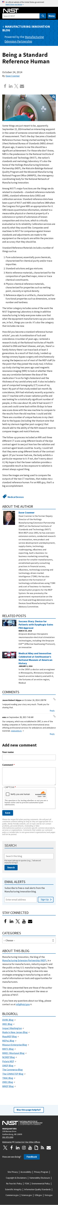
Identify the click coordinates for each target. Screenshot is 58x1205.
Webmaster (7, 1142)
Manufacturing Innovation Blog (26, 28)
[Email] (22, 86)
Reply (52, 710)
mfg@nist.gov (23, 1004)
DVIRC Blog (8, 1019)
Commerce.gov (12, 1195)
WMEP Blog (8, 1086)
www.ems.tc (16, 730)
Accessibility (26, 1172)
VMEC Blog (7, 1082)
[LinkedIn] (11, 921)
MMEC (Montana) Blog (13, 1053)
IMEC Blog (7, 1024)
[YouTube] (30, 1148)
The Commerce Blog (12, 1069)
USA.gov (38, 1195)
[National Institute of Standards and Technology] (22, 1123)
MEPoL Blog (8, 1040)
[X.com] (16, 86)
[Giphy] (36, 1148)
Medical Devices (16, 497)
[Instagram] (24, 1148)
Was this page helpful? (29, 1109)
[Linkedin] (11, 86)
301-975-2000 (7, 1137)
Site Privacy (13, 1172)
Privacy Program (41, 1172)
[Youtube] (24, 921)
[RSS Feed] (42, 1148)
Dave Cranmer (13, 75)
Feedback (32, 1156)
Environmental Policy (41, 1183)
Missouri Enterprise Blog (14, 1044)
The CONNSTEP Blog (12, 1073)
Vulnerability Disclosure (39, 1177)
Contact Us (19, 1142)
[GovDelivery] (30, 921)
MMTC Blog (8, 1048)
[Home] (11, 10)
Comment (8, 765)
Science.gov (26, 1195)
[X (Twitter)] (18, 921)
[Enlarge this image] (29, 108)
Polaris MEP (8, 1061)
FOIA (27, 1183)
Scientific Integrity (13, 1189)
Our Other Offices (32, 1142)
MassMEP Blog (9, 1036)
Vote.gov (49, 1195)
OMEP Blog (7, 1065)
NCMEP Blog (8, 1057)
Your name (8, 752)
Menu (52, 15)
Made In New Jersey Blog (15, 1032)
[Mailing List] (49, 1148)
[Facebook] (5, 86)
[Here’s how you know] (29, 3)
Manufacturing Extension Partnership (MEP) (24, 960)
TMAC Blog (7, 1078)
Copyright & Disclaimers (16, 1177)
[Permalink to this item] (35, 506)
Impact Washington (12, 1028)
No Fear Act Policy (14, 1183)
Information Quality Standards (37, 1189)
